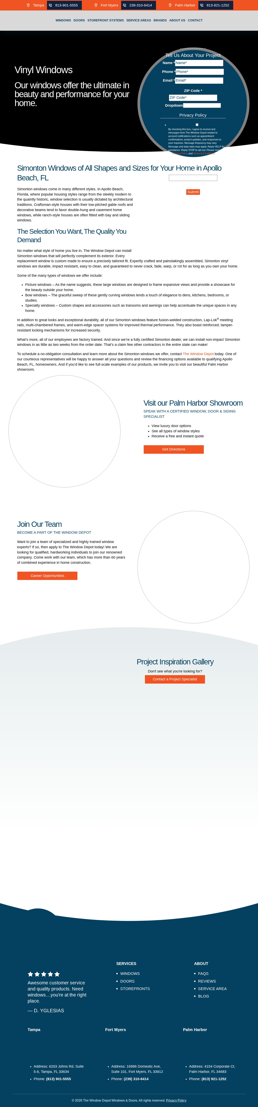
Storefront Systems (105, 20)
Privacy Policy (180, 153)
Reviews (207, 981)
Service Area (212, 989)
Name (169, 63)
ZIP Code (193, 91)
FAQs (203, 973)
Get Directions (173, 449)
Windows (63, 20)
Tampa (38, 5)
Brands (160, 20)
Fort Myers (109, 5)
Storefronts (135, 989)
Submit (193, 192)
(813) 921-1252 (214, 1079)
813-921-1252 (218, 5)
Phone (169, 71)
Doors (79, 20)
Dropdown (174, 105)
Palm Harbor (185, 5)
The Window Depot (198, 354)
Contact (195, 20)
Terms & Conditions (204, 153)
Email (169, 80)
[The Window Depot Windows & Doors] (20, 31)
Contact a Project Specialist (175, 679)
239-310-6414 (140, 5)
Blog (203, 996)
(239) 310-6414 (136, 1079)
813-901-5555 (66, 5)
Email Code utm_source (193, 171)
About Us (177, 20)
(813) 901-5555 (58, 1079)
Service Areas (138, 20)
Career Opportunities (47, 576)
